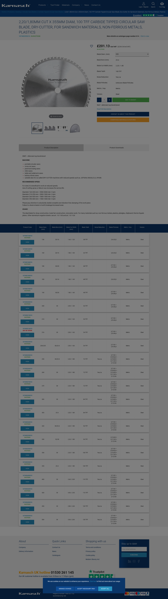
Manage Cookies (65, 589)
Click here (93, 581)
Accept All (105, 589)
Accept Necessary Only (86, 589)
